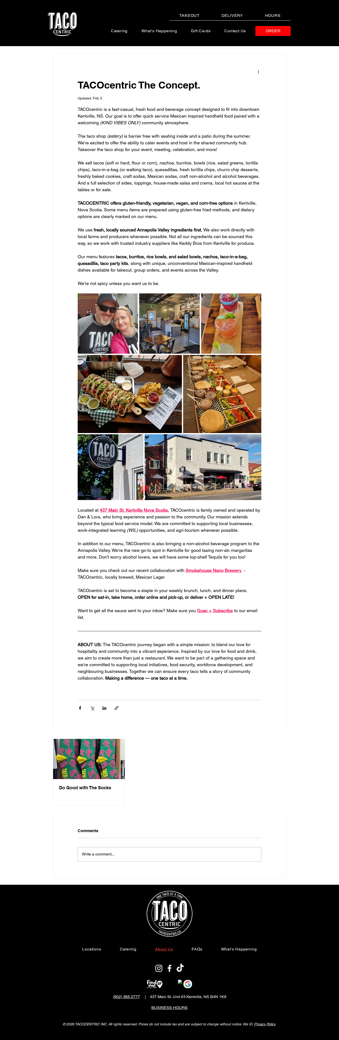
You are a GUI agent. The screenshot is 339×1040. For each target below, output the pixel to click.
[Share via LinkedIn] (104, 708)
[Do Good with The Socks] (89, 759)
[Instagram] (159, 968)
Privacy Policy (264, 1024)
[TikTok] (180, 968)
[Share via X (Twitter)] (92, 708)
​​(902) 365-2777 (126, 996)
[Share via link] (116, 708)
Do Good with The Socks (85, 787)
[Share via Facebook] (80, 708)
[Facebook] (169, 968)
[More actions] (258, 71)
